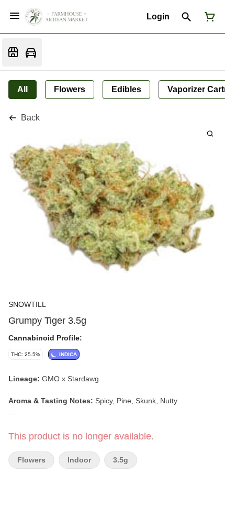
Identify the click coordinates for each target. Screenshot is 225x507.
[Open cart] (208, 16)
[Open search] (186, 16)
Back (30, 117)
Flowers (31, 460)
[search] (210, 133)
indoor (79, 460)
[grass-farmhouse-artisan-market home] (56, 17)
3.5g (120, 460)
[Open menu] (14, 15)
